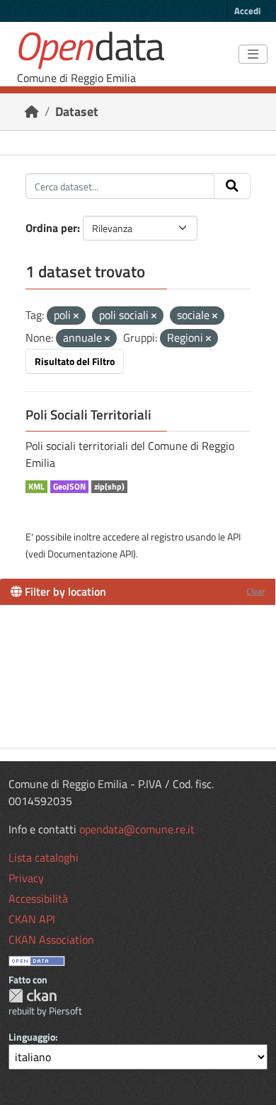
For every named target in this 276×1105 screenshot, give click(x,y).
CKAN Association (51, 939)
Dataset (76, 111)
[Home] (32, 111)
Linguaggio (31, 1036)
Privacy (26, 877)
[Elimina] (76, 316)
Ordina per (51, 227)
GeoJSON (69, 486)
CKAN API (31, 918)
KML (36, 486)
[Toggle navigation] (253, 54)
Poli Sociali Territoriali (88, 414)
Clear (255, 591)
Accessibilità (38, 898)
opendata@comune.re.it (137, 829)
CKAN (32, 995)
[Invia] (232, 186)
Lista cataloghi (43, 857)
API (234, 536)
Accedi (247, 11)
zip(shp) (109, 486)
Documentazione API (90, 553)
